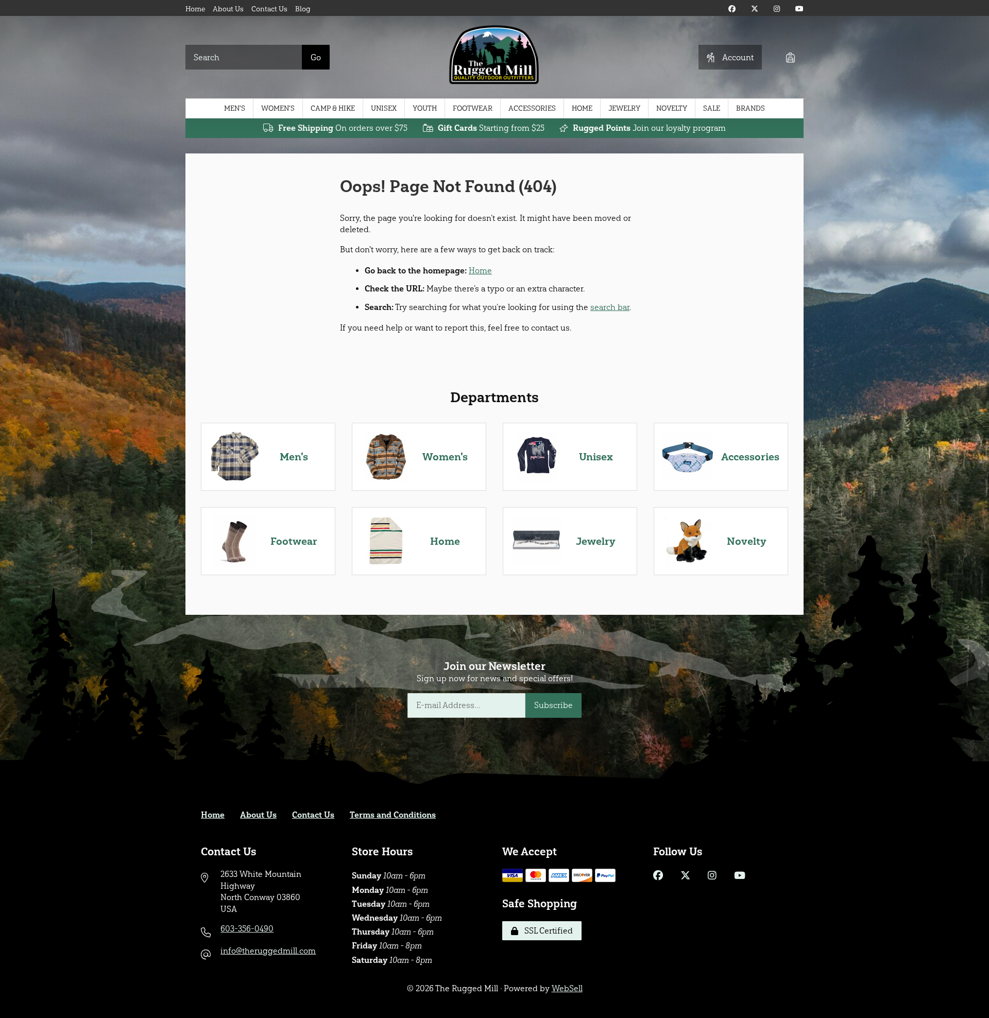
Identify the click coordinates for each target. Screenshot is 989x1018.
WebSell (567, 988)
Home (195, 9)
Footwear (472, 108)
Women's (278, 108)
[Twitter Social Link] (754, 9)
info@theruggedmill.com (268, 951)
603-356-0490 (247, 929)
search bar (609, 307)
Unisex (384, 108)
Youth (425, 108)
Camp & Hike (333, 108)
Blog (303, 9)
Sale (711, 108)
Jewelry (624, 108)
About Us (228, 9)
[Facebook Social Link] (732, 9)
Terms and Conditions (393, 815)
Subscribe (553, 705)
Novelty (671, 108)
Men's (234, 108)
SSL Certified (546, 931)
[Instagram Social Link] (777, 9)
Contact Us (269, 9)
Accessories (532, 108)
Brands (750, 108)
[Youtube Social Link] (799, 9)
